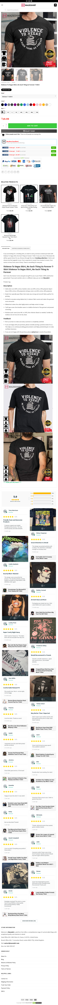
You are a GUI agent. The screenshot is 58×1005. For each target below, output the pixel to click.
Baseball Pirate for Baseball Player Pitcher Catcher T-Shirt (10, 206)
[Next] (53, 39)
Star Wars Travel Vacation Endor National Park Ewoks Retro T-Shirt (45, 808)
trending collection (41, 258)
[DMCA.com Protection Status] (37, 1002)
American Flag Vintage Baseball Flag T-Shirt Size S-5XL (10, 237)
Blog (2, 959)
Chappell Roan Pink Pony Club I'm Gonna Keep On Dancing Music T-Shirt (45, 671)
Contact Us (4, 978)
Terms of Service (6, 969)
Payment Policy (5, 988)
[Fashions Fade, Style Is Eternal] (29, 5)
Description (5, 248)
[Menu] (2, 5)
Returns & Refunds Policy (8, 962)
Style (3, 93)
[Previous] (4, 39)
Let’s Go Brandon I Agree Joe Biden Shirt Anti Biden (48, 206)
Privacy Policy (5, 966)
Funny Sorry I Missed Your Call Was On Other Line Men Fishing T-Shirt (29, 207)
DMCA (3, 991)
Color (3, 101)
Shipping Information (7, 982)
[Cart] (55, 5)
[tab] (5, 248)
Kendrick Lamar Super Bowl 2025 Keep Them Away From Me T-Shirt (17, 805)
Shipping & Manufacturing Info (21, 248)
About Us (3, 956)
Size (2, 108)
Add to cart (32, 126)
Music (13, 82)
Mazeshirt (47, 278)
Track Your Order (6, 985)
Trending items (5, 82)
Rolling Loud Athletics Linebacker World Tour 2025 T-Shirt (44, 864)
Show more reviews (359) (29, 921)
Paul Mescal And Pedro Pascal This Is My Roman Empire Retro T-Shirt (17, 831)
